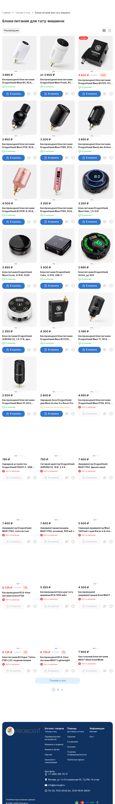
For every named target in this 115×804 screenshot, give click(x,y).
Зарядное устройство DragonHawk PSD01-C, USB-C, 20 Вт (18, 466)
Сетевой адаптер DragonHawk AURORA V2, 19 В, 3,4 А (57, 465)
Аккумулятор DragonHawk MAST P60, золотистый (16, 529)
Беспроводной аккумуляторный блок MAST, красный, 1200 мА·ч (94, 594)
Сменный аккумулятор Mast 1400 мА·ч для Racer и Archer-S (95, 530)
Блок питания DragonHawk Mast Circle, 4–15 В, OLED (17, 273)
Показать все (57, 680)
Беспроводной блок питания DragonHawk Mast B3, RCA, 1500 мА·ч (18, 81)
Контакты (71, 747)
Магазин (93, 731)
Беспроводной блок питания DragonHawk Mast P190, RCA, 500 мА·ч (56, 210)
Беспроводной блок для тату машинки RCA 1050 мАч (56, 593)
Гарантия (71, 737)
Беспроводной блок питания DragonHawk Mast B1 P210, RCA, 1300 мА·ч (56, 338)
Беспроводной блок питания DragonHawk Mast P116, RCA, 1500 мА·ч (18, 146)
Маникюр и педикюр (54, 744)
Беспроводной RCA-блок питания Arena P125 (16, 594)
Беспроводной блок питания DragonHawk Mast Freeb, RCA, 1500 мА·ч (57, 81)
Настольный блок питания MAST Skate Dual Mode (93, 658)
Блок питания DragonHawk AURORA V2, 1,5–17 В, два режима (17, 338)
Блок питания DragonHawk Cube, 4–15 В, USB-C (55, 273)
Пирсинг (48, 754)
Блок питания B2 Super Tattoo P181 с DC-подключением (18, 659)
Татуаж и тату (22, 12)
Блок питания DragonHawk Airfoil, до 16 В (93, 273)
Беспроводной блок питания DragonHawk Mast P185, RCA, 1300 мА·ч (56, 146)
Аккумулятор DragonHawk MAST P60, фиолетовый (93, 465)
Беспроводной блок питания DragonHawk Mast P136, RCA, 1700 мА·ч (94, 402)
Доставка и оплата (75, 731)
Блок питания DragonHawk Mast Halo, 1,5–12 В (93, 209)
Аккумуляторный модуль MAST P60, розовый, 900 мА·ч (57, 529)
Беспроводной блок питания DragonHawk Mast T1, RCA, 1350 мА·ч (94, 338)
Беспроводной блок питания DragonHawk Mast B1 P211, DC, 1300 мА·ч (94, 82)
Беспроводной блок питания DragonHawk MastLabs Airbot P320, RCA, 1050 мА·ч (94, 146)
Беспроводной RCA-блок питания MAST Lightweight (55, 659)
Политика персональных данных (20, 799)
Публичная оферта (75, 760)
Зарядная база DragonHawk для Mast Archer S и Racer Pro (56, 401)
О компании (72, 742)
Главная (6, 12)
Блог (92, 737)
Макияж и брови (52, 749)
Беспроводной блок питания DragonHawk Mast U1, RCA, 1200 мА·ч (18, 402)
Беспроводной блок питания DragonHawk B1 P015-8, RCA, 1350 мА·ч (18, 210)
